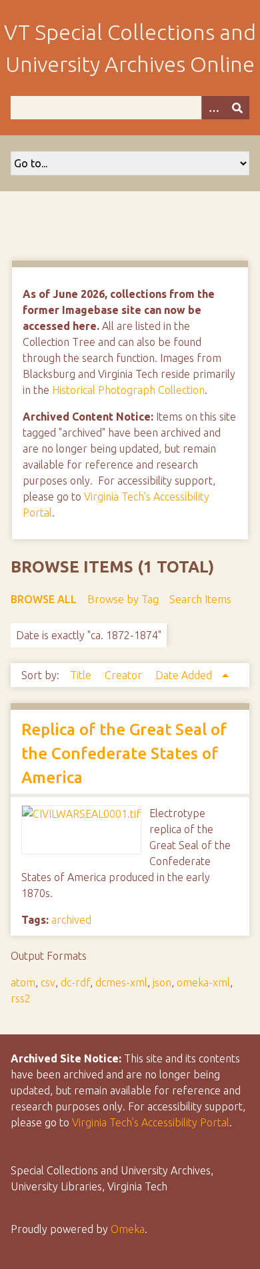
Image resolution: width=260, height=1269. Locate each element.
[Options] (213, 107)
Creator (125, 675)
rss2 (21, 998)
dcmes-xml (121, 982)
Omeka (128, 1229)
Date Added (185, 675)
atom (23, 982)
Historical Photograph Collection (128, 390)
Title (82, 675)
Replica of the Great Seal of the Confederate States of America (124, 753)
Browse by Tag (123, 599)
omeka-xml (203, 982)
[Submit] (237, 107)
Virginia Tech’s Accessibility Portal (150, 1122)
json (162, 982)
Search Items (200, 599)
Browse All (44, 599)
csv (48, 982)
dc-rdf (75, 982)
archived (71, 920)
